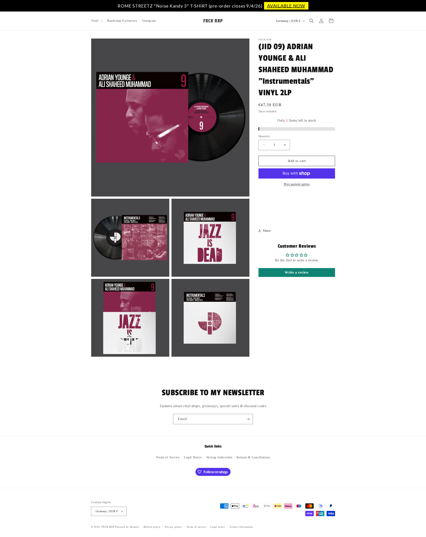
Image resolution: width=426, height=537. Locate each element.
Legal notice (217, 526)
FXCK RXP (107, 526)
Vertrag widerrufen (219, 457)
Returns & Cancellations (253, 457)
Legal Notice (193, 457)
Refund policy (152, 526)
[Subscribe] (248, 419)
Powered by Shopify (127, 526)
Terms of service (196, 526)
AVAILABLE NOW (286, 5)
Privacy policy (173, 526)
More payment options (297, 184)
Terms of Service (168, 457)
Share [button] (267, 230)
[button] (96, 20)
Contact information (241, 526)
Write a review (297, 272)
